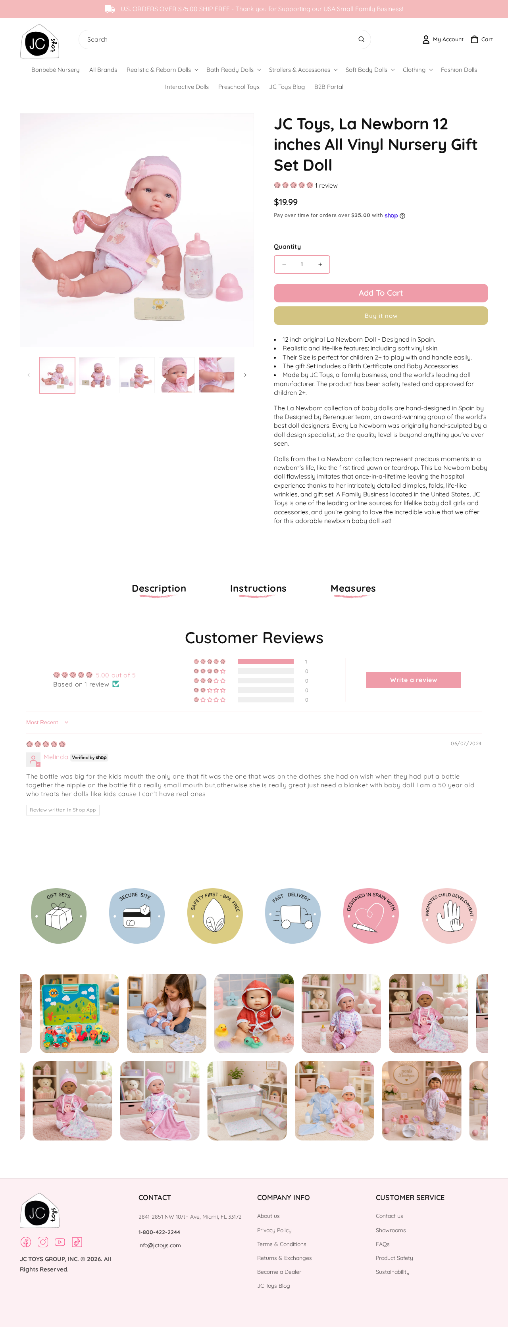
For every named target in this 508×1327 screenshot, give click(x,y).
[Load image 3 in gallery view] (137, 375)
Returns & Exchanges (284, 1258)
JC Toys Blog (273, 1285)
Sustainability (393, 1271)
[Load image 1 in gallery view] (57, 375)
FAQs (383, 1244)
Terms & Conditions (281, 1244)
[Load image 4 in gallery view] (176, 375)
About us (268, 1215)
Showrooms (391, 1230)
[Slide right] (245, 375)
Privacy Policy (274, 1230)
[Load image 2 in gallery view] (97, 375)
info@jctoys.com (160, 1245)
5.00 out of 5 (116, 675)
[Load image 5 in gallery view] (217, 375)
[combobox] (223, 39)
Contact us (389, 1215)
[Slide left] (28, 375)
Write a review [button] (413, 680)
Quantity (287, 246)
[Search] (361, 39)
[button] (162, 70)
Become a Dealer (279, 1271)
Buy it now (381, 315)
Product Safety (394, 1258)
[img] (45, 744)
